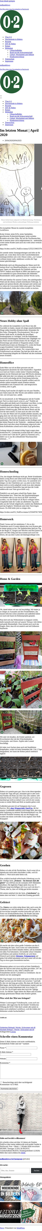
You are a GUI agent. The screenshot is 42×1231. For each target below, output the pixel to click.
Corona (13, 1032)
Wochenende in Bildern (14, 39)
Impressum (9, 61)
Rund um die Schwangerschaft (21, 52)
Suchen (36, 1171)
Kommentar (5, 1063)
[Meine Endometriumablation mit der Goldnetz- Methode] (31, 1191)
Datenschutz (9, 59)
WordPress (21, 1228)
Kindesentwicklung (17, 57)
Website (3, 1059)
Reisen (7, 46)
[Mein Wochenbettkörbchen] (31, 1212)
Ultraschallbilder (16, 50)
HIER (23, 1153)
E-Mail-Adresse (6, 1052)
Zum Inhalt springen (7, 1)
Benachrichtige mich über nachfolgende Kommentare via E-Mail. (16, 1083)
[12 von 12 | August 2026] (10, 1212)
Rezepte (8, 42)
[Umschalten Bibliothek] (41, 112)
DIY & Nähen (10, 44)
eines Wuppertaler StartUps (21, 808)
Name (3, 1048)
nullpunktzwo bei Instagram (11, 1159)
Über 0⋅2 (8, 37)
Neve (2, 1228)
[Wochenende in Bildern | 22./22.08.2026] (10, 1191)
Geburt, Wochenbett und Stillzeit (22, 55)
